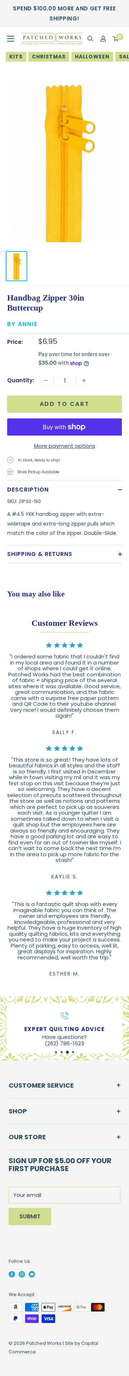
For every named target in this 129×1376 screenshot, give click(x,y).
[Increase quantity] (83, 380)
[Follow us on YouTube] (32, 1274)
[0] (115, 39)
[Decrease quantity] (45, 380)
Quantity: (20, 380)
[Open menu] (10, 39)
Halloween (92, 56)
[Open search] (90, 39)
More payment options (64, 446)
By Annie (22, 324)
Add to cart (65, 404)
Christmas (49, 56)
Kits (16, 56)
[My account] (103, 39)
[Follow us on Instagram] (22, 1274)
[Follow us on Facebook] (12, 1274)
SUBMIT (29, 1216)
